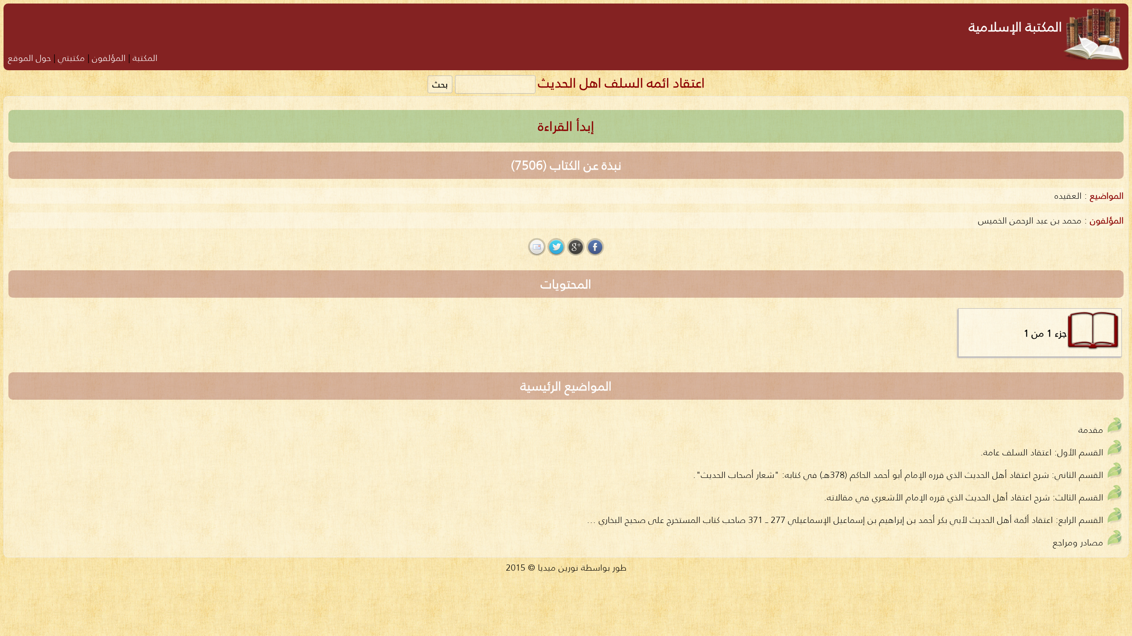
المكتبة (145, 57)
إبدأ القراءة (566, 126)
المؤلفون (109, 57)
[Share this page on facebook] (595, 247)
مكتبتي (71, 57)
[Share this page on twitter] (556, 247)
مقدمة (1090, 429)
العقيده (1068, 195)
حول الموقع (29, 57)
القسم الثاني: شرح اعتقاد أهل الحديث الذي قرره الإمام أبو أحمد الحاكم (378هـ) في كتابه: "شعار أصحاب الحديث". (898, 474)
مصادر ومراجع (1078, 542)
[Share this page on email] (537, 247)
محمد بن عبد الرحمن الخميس (1030, 220)
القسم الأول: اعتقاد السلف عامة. (1041, 452)
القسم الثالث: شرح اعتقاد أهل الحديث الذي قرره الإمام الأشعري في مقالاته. (963, 497)
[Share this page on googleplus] (576, 247)
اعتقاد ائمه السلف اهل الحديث (621, 83)
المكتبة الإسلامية (1015, 27)
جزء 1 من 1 (1045, 333)
